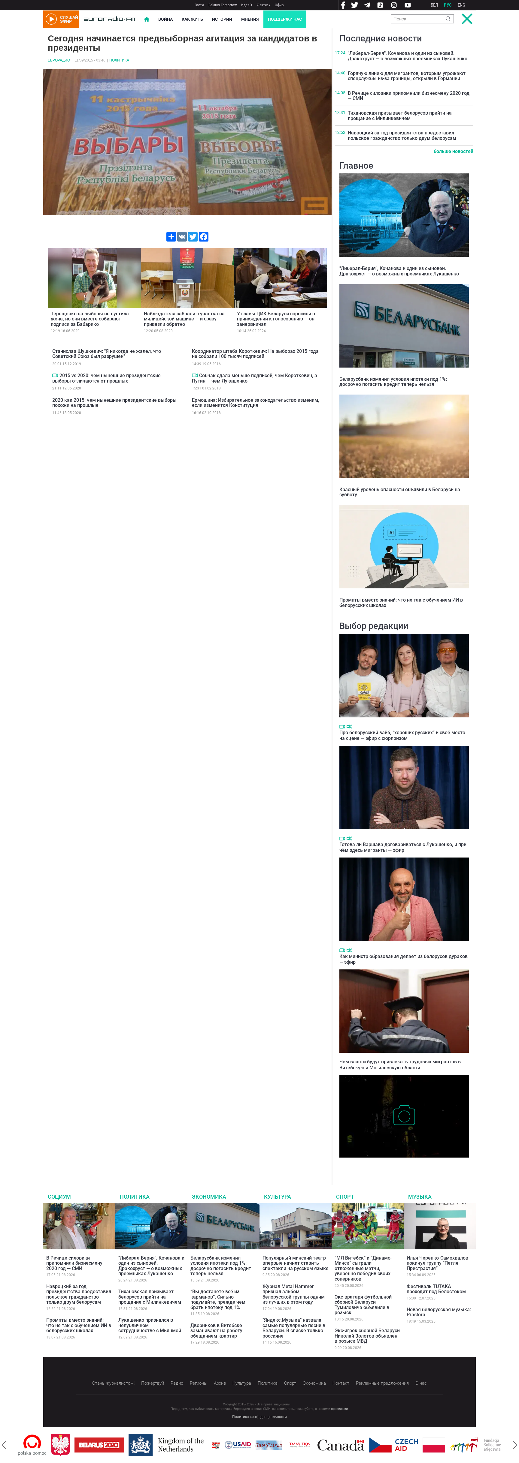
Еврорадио (59, 60)
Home (146, 19)
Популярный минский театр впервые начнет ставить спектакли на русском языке (296, 1263)
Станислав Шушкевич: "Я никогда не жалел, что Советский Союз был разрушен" (106, 353)
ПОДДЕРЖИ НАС (285, 19)
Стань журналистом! (113, 1383)
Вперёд (515, 1444)
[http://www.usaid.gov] (205, 1445)
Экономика (209, 1197)
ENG (461, 5)
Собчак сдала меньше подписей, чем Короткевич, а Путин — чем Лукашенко (254, 378)
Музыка (420, 1197)
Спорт (345, 1197)
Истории (222, 19)
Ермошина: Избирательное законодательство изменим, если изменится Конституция (255, 402)
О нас (421, 1383)
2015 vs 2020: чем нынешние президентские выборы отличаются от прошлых (106, 378)
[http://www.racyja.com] (182, 1445)
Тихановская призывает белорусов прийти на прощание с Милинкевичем (400, 115)
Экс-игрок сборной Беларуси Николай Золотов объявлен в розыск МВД (367, 1336)
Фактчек (263, 5)
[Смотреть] (55, 375)
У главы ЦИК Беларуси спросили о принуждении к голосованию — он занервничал (276, 319)
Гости (199, 5)
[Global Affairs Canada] (308, 1445)
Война (165, 19)
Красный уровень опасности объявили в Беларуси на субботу (399, 492)
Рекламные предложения (382, 1383)
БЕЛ (434, 5)
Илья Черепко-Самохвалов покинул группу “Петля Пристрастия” (437, 1263)
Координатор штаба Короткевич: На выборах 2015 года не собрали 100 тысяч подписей (255, 353)
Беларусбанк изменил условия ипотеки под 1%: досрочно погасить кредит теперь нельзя (393, 381)
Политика (119, 60)
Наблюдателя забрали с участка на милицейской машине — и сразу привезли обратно (184, 319)
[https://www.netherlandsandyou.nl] (135, 1445)
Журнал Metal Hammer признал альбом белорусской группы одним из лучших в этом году (294, 1294)
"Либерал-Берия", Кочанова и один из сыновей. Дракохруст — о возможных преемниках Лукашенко (407, 56)
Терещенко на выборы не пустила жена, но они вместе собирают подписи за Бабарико (90, 319)
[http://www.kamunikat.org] (236, 1445)
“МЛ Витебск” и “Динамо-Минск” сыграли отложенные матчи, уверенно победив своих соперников (363, 1268)
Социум (59, 1197)
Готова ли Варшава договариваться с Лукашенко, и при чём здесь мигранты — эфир (402, 847)
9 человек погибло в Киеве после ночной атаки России (399, 1163)
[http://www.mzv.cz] (266, 1445)
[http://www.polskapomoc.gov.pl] (500, 1445)
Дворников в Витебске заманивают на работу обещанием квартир (216, 1331)
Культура (277, 1197)
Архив (220, 1383)
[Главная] (109, 19)
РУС (448, 5)
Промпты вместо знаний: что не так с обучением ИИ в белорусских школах (401, 602)
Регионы (198, 1383)
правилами (339, 1409)
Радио (177, 1383)
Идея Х (246, 5)
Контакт (340, 1383)
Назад (4, 1444)
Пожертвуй (152, 1383)
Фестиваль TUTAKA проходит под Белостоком (436, 1289)
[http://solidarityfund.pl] (449, 1444)
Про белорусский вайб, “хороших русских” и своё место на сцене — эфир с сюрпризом (402, 735)
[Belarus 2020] (66, 1444)
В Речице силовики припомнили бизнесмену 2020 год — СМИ (408, 95)
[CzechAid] (360, 1444)
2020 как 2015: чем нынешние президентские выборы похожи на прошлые (114, 402)
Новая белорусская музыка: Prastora (439, 1312)
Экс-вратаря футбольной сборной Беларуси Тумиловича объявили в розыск (363, 1305)
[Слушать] (349, 726)
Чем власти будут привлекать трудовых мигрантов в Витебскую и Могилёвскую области (400, 1064)
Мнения (250, 19)
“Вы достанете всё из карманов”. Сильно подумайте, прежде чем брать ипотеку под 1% (217, 1299)
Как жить (192, 19)
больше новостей (453, 151)
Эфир (279, 5)
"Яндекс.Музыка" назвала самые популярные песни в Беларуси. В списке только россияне (294, 1328)
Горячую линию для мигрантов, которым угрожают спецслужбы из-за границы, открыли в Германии (407, 76)
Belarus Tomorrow (222, 5)
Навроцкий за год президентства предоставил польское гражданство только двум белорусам (402, 135)
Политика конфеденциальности (259, 1417)
